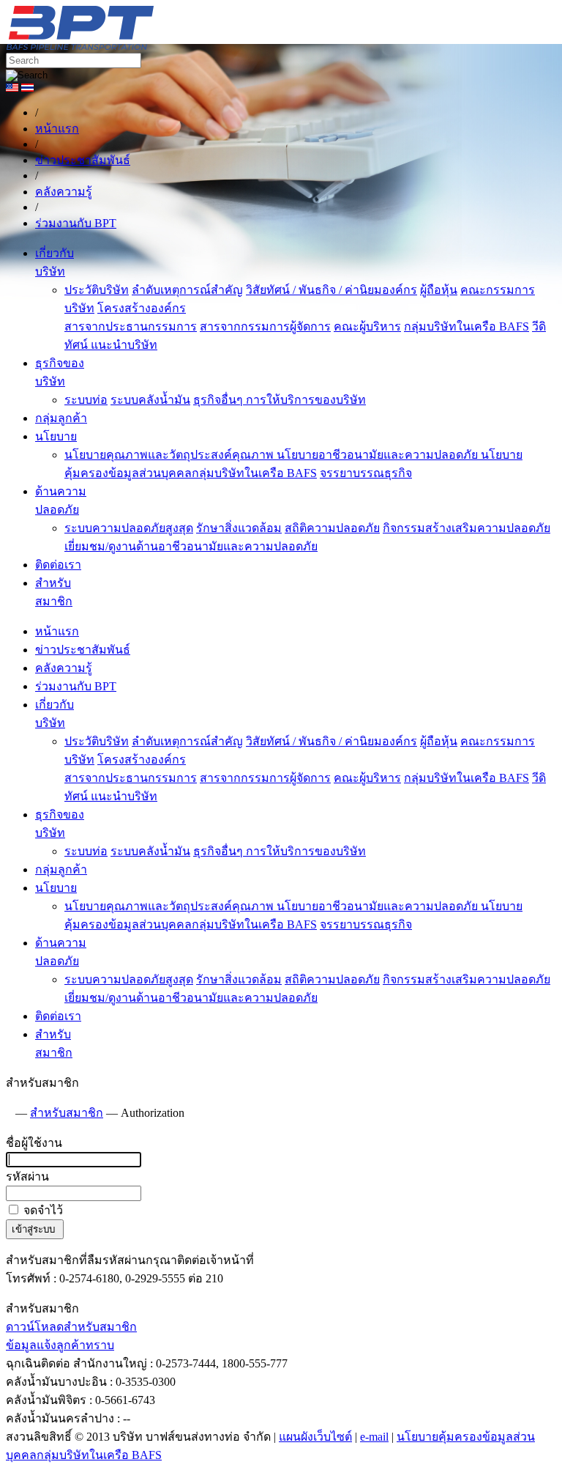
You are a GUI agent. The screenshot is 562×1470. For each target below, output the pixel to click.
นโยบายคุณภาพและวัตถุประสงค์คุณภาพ (170, 454)
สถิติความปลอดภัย (332, 528)
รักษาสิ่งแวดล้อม (239, 528)
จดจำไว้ (41, 1210)
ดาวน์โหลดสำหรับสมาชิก (71, 1327)
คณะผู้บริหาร (367, 326)
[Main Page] (9, 1113)
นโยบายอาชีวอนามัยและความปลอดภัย (379, 454)
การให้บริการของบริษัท (306, 400)
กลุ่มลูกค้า (61, 418)
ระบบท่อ (86, 400)
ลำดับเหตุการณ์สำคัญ (187, 290)
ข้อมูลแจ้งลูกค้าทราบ (60, 1345)
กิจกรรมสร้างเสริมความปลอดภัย (466, 528)
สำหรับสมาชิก (66, 1113)
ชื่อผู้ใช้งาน (34, 1143)
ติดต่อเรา (58, 564)
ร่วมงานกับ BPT (75, 686)
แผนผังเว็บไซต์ (315, 1436)
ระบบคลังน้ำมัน (150, 400)
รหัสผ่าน (27, 1176)
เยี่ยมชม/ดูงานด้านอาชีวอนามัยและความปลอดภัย (191, 546)
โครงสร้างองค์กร (141, 308)
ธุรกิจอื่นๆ (219, 400)
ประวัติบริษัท (96, 290)
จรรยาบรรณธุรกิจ (366, 473)
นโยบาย (56, 436)
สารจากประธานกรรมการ (130, 326)
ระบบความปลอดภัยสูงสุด (128, 528)
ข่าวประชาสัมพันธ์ (82, 649)
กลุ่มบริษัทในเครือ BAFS (466, 326)
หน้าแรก (57, 631)
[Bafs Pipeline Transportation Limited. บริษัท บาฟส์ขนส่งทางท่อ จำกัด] (159, 46)
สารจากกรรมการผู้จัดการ (265, 326)
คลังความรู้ (63, 668)
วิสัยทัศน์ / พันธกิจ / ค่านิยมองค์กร (331, 290)
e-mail (374, 1436)
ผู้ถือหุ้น (438, 290)
